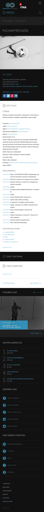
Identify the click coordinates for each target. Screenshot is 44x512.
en (40, 3)
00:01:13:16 (6, 220)
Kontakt (5, 494)
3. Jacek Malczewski (9, 234)
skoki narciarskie (10, 86)
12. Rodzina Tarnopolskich (10, 242)
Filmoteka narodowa (14, 444)
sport (17, 84)
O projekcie (6, 483)
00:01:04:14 (6, 215)
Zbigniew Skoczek (25, 129)
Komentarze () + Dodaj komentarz (12, 92)
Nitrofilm (10, 472)
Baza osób (6, 498)
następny (35, 283)
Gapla (9, 458)
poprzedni (9, 283)
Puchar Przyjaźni (27, 86)
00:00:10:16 (6, 182)
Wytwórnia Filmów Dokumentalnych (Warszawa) (23, 162)
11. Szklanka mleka (8, 239)
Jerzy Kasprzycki (14, 123)
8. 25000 (5, 237)
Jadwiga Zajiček (12, 134)
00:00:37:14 (6, 199)
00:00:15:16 (6, 187)
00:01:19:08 (6, 222)
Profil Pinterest (13, 405)
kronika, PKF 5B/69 (20, 21)
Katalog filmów (7, 501)
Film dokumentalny (7, 21)
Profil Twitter (12, 426)
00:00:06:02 (6, 179)
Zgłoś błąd (26, 92)
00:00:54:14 (6, 205)
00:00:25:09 (6, 194)
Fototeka (10, 451)
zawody (35, 86)
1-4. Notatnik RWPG (8, 232)
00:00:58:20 (6, 210)
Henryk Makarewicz (13, 129)
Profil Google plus (14, 412)
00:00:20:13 (6, 189)
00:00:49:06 (6, 202)
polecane (34, 333)
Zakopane (19, 86)
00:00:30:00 (6, 197)
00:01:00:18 (6, 212)
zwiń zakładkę (7, 247)
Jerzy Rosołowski (12, 126)
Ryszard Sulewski (23, 131)
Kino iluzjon (11, 465)
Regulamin (6, 487)
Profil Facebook (13, 398)
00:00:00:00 (6, 174)
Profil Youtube (12, 419)
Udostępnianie (7, 490)
